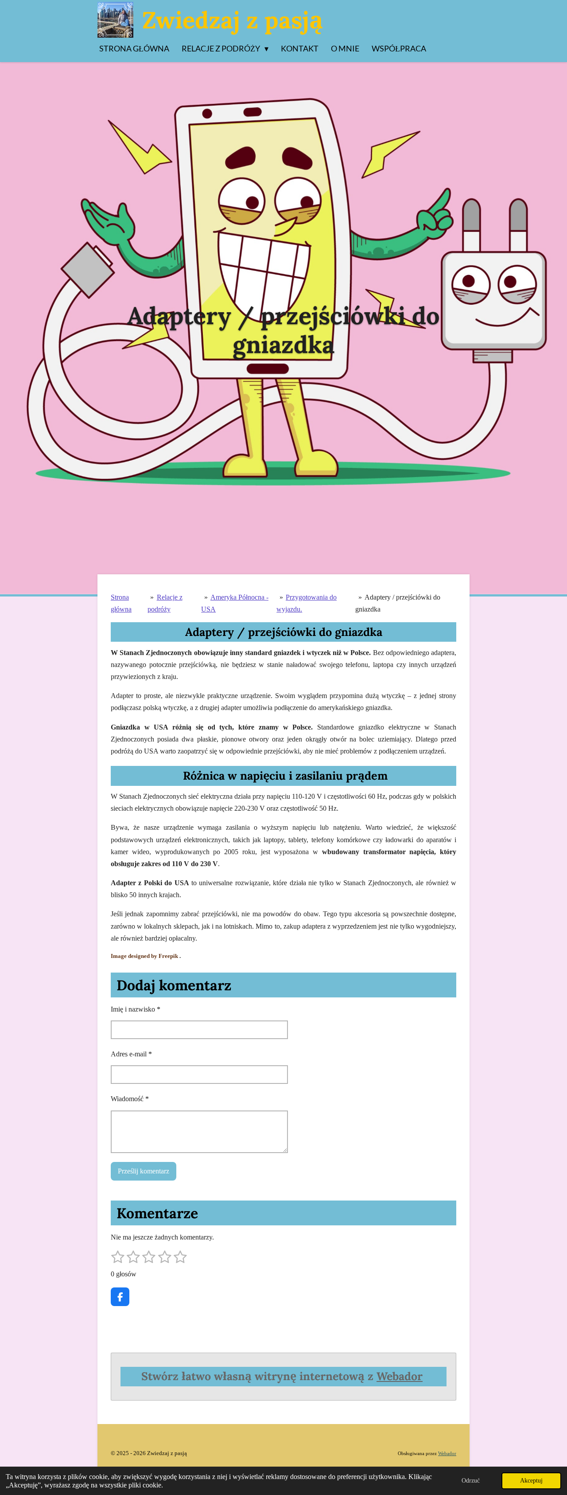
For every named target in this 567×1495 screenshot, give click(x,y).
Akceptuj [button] (531, 1480)
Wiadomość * (130, 1099)
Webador (400, 1376)
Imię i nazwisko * (135, 1009)
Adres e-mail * (131, 1054)
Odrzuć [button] (471, 1480)
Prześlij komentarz (143, 1171)
